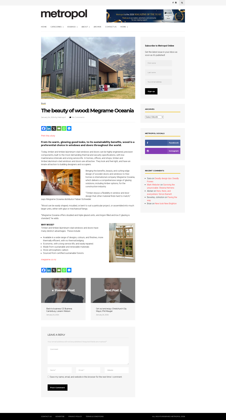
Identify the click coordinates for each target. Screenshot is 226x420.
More (123, 27)
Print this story (48, 135)
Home (44, 27)
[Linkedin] (48, 128)
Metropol (62, 117)
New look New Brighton (166, 203)
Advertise (59, 416)
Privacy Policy (75, 416)
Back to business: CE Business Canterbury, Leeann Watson (59, 309)
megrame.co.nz (48, 259)
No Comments (78, 117)
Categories (56, 27)
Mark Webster (153, 184)
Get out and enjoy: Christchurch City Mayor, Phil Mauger (111, 309)
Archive (97, 27)
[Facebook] (43, 128)
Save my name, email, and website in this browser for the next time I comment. (86, 377)
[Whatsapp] (64, 128)
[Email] (59, 128)
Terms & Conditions (94, 416)
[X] (54, 128)
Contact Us (111, 27)
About (84, 27)
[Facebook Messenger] (69, 128)
